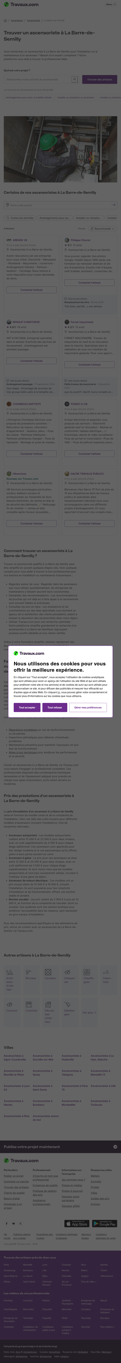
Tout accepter (27, 707)
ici (59, 692)
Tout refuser (55, 707)
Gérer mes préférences (88, 707)
